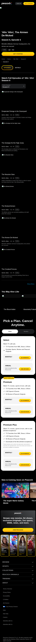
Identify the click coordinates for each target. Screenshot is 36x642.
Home (3, 59)
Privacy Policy (7, 589)
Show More (30, 281)
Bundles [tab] (26, 328)
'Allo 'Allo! (15, 59)
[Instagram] (20, 628)
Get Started (29, 3)
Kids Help (5, 611)
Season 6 (23, 59)
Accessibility (6, 593)
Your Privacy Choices (12, 604)
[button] (15, 487)
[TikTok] (9, 628)
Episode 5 (30, 59)
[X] (25, 628)
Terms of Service (7, 586)
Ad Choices (6, 600)
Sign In (19, 3)
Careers (5, 614)
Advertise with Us (8, 618)
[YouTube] (15, 628)
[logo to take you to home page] (7, 3)
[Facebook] (4, 628)
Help (4, 607)
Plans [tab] (10, 328)
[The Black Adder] (11, 298)
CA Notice (6, 596)
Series (9, 59)
